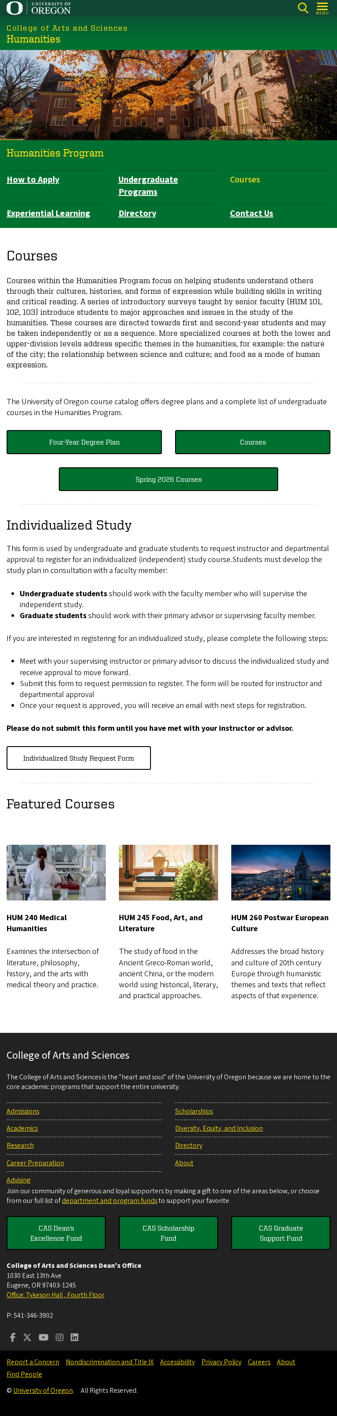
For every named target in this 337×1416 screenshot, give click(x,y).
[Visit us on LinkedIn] (74, 1338)
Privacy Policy (221, 1362)
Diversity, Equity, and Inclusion (219, 1128)
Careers (259, 1362)
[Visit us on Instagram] (59, 1338)
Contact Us (251, 213)
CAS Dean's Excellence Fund (56, 1233)
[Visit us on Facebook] (13, 1338)
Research (20, 1145)
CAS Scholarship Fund (168, 1233)
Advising (18, 1180)
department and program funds (109, 1201)
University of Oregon (43, 1390)
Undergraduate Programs (148, 186)
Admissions (23, 1111)
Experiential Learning (48, 213)
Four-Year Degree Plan (84, 442)
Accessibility (177, 1362)
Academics (22, 1128)
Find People (24, 1374)
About (184, 1163)
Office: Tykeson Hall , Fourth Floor (55, 1295)
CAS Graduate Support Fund (281, 1233)
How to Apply (33, 180)
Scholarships (194, 1111)
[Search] (303, 8)
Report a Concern (33, 1362)
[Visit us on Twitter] (27, 1338)
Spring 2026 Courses (169, 479)
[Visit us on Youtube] (43, 1338)
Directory (137, 213)
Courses (245, 180)
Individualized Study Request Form (78, 758)
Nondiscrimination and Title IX (110, 1362)
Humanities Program (55, 152)
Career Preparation (35, 1163)
